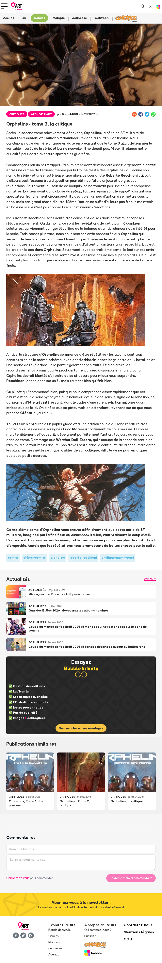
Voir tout (150, 579)
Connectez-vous (17, 878)
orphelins (57, 557)
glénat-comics (34, 557)
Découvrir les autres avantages (81, 728)
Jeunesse (55, 948)
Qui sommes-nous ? (97, 930)
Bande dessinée (59, 930)
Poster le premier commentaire (131, 878)
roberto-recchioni (83, 557)
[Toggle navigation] (4, 6)
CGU (128, 939)
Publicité (90, 936)
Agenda (53, 954)
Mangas (54, 942)
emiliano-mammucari (118, 557)
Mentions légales (139, 932)
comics (13, 557)
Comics (53, 936)
